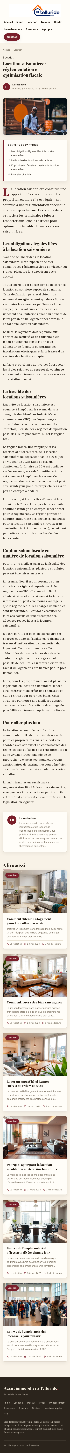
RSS (6, 1413)
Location (32, 22)
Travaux (45, 22)
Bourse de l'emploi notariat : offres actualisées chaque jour (28, 1250)
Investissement (13, 29)
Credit (58, 22)
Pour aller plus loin (21, 174)
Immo (19, 22)
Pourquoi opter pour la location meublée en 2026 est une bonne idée (32, 1166)
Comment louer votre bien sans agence (34, 1002)
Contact (12, 36)
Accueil (8, 22)
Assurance (32, 29)
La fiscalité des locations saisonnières (31, 160)
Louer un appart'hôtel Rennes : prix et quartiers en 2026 (28, 1083)
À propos (47, 29)
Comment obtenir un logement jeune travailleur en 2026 (29, 921)
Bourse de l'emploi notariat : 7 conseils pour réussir (26, 1333)
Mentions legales (53, 1408)
